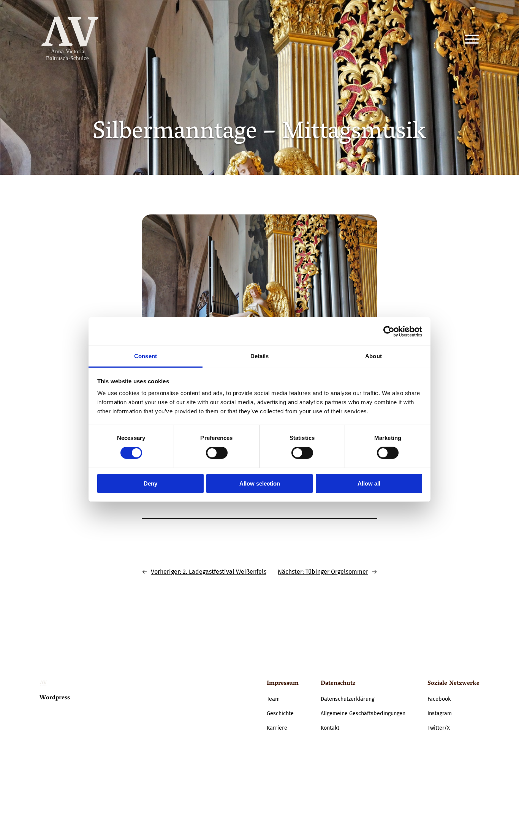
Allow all (369, 483)
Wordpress (55, 698)
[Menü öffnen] (471, 39)
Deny (150, 483)
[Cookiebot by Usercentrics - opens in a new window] (389, 331)
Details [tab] (259, 356)
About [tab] (373, 356)
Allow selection (259, 483)
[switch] (217, 453)
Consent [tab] (145, 356)
